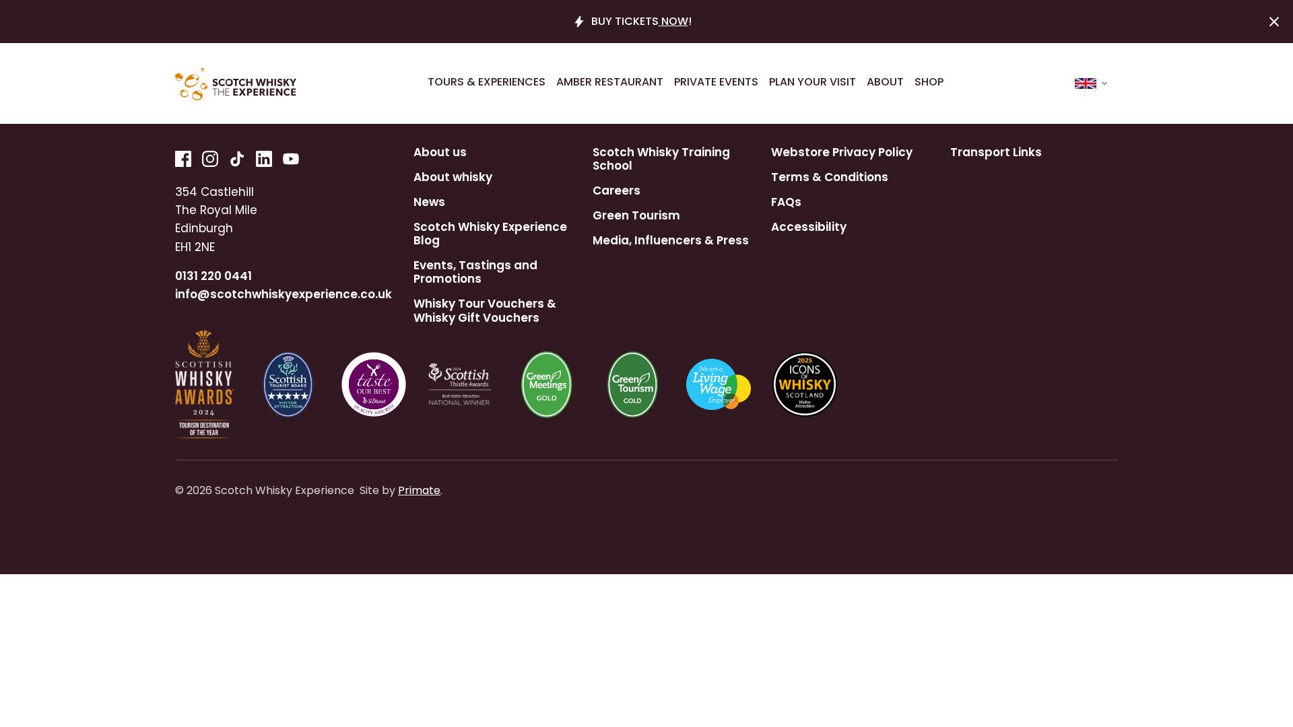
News (429, 202)
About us (440, 152)
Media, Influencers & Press (671, 240)
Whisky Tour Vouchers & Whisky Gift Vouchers (484, 310)
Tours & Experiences (486, 82)
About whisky (452, 177)
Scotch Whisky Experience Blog (490, 234)
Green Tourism (636, 215)
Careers (616, 190)
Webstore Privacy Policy (842, 152)
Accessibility (809, 227)
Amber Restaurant (609, 82)
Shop (929, 82)
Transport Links (996, 152)
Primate (419, 490)
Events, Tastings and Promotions (475, 272)
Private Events (716, 82)
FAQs (786, 202)
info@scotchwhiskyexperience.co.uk (283, 294)
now (673, 21)
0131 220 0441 (213, 276)
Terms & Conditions (829, 177)
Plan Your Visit (812, 82)
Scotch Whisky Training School (661, 159)
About (885, 82)
